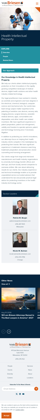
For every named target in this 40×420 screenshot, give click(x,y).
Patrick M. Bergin (20, 218)
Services (30, 366)
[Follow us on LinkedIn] (20, 394)
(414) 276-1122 (20, 359)
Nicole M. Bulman (20, 250)
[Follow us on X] (16, 394)
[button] (9, 331)
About (30, 374)
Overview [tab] (6, 52)
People (10, 366)
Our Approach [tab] (8, 70)
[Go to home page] (12, 3)
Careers (10, 378)
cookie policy (19, 410)
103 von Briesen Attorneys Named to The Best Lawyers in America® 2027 (17, 316)
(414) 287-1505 (20, 224)
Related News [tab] (8, 60)
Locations (30, 378)
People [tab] (5, 56)
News (30, 370)
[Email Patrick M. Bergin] (20, 221)
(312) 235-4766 (20, 257)
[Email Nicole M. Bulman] (20, 254)
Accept (6, 415)
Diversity (10, 374)
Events (10, 370)
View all (4, 284)
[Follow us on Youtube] (23, 394)
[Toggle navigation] (37, 4)
